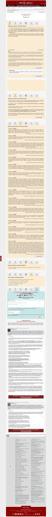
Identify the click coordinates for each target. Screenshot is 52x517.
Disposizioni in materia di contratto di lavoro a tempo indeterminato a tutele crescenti (22, 497)
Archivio (35, 511)
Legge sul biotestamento (19, 491)
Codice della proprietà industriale (20, 469)
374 (34, 373)
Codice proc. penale (25, 7)
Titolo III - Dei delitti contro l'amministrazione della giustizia (28, 27)
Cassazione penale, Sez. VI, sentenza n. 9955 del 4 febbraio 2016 (34, 155)
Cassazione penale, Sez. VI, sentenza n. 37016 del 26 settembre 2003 (34, 169)
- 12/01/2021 (20, 279)
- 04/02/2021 (18, 280)
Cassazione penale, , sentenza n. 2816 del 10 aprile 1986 (34, 224)
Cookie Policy (29, 511)
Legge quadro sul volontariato (36, 453)
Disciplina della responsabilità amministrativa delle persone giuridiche (37, 452)
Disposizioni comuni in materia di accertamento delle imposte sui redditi (37, 486)
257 (19, 384)
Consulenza (36, 24)
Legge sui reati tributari (35, 461)
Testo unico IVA (33, 485)
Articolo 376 (17, 10)
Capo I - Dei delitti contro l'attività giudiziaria (39, 27)
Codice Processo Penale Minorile (20, 453)
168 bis (20, 425)
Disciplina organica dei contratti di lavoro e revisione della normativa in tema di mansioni (22, 495)
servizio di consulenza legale (20, 323)
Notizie (26, 24)
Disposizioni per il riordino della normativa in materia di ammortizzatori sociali (22, 501)
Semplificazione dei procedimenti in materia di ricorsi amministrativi (37, 450)
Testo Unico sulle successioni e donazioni (37, 482)
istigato (16, 114)
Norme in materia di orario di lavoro (20, 503)
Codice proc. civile (14, 7)
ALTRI (34, 7)
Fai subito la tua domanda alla (26, 397)
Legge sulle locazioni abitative (36, 446)
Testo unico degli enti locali (35, 465)
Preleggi (16, 442)
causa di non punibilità (25, 113)
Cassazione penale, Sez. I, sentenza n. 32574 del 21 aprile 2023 (34, 133)
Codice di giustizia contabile (19, 467)
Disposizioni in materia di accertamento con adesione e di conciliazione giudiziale (37, 491)
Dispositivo (9, 96)
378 (15, 30)
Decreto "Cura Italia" (18, 484)
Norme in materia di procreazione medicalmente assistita (20, 490)
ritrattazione (11, 103)
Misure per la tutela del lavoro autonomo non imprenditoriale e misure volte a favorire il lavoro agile (22, 499)
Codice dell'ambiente (18, 464)
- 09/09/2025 (15, 283)
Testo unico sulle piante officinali (36, 479)
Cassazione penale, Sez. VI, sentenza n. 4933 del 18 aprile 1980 (34, 239)
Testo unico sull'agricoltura (35, 478)
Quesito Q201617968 (25, 328)
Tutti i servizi (43, 7)
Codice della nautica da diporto (20, 468)
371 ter (36, 52)
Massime (20, 24)
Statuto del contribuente (35, 496)
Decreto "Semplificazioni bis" (19, 481)
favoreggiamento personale (26, 413)
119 (37, 64)
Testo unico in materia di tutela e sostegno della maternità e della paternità (37, 463)
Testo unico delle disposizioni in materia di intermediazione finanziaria (37, 475)
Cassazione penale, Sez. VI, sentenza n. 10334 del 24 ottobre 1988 (34, 212)
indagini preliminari (17, 374)
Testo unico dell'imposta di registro (36, 484)
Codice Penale (20, 7)
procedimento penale (33, 30)
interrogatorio (10, 376)
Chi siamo (33, 511)
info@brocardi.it (21, 511)
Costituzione (31, 7)
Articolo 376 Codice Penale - (18, 328)
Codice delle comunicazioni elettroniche (21, 465)
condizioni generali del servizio (20, 308)
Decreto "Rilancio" (18, 483)
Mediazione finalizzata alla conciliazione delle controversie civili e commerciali (37, 457)
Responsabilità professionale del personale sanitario (36, 445)
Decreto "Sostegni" (18, 482)
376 (13, 412)
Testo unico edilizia (34, 467)
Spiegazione (15, 24)
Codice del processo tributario (20, 455)
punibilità (14, 416)
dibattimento (12, 32)
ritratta (24, 31)
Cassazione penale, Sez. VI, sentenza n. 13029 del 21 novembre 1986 (34, 218)
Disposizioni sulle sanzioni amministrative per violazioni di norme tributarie (37, 493)
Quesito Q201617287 (25, 402)
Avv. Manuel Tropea (28, 509)
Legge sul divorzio (18, 485)
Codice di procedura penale (19, 450)
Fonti (8, 27)
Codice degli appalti (18, 476)
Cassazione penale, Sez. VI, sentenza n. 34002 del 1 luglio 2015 (34, 162)
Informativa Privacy (26, 511)
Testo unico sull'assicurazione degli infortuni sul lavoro (36, 472)
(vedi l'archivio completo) (26, 298)
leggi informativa (34, 308)
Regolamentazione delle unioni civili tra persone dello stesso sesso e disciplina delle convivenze (21, 487)
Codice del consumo (18, 457)
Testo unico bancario (34, 466)
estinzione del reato (21, 427)
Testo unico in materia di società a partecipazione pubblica (36, 480)
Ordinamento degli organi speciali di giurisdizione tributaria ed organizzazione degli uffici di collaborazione (37, 495)
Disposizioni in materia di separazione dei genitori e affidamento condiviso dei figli (21, 477)
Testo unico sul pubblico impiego (36, 464)
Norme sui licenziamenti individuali (20, 502)
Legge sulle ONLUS (34, 454)
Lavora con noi (26, 512)
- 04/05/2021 (17, 282)
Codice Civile (8, 7)
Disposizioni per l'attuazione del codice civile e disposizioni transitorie (22, 443)
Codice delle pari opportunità (19, 466)
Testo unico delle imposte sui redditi (36, 483)
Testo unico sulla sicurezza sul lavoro (37, 477)
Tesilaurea (31, 24)
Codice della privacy (18, 456)
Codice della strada (18, 454)
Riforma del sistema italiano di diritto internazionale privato (37, 460)
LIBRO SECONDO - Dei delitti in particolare (18, 27)
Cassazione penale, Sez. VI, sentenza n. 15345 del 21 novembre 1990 (34, 205)
